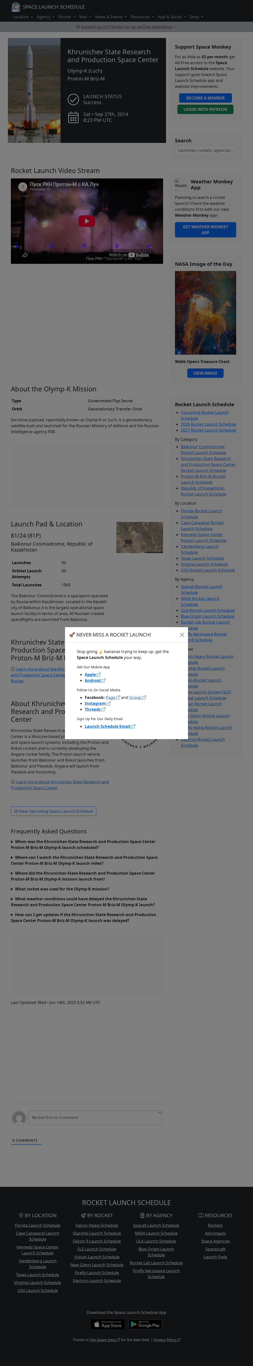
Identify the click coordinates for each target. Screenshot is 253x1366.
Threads (93, 709)
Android (93, 680)
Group (135, 697)
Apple (91, 674)
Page (111, 697)
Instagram (96, 703)
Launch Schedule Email (108, 726)
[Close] (182, 635)
